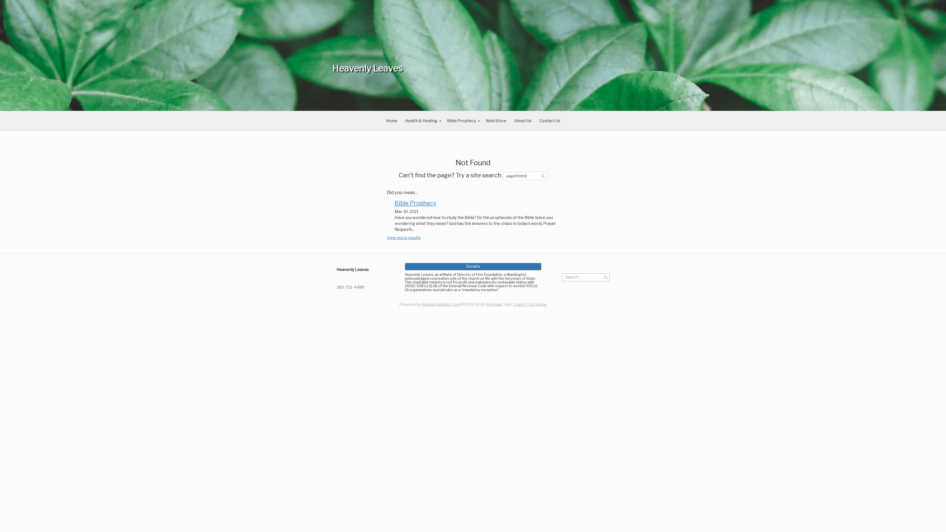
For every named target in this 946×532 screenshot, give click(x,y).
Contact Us (549, 120)
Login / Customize (530, 304)
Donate (473, 266)
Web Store (496, 120)
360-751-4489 (350, 287)
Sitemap (494, 304)
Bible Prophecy (461, 120)
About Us (522, 120)
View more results (404, 237)
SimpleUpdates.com (441, 304)
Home (391, 120)
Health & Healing (421, 120)
